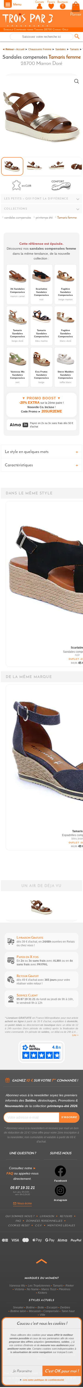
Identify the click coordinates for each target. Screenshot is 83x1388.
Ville (42, 1314)
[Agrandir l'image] (76, 81)
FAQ (18, 1220)
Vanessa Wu (17, 1285)
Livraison (47, 1216)
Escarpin (52, 1307)
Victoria (19, 1289)
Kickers (42, 1292)
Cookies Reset (19, 1225)
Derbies (65, 1307)
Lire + (75, 1035)
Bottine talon (18, 1311)
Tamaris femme (64, 57)
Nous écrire (24, 1203)
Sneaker (18, 1307)
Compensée (51, 1311)
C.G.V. (38, 1225)
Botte (41, 1307)
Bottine (30, 1307)
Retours (66, 1216)
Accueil (20, 49)
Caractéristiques (19, 464)
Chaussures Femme (39, 49)
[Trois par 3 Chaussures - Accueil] (27, 26)
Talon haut (67, 1311)
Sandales (60, 49)
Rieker (69, 1285)
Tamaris (74, 49)
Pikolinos (64, 1289)
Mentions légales (61, 1225)
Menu (17, 4)
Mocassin (35, 1311)
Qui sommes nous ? (19, 1216)
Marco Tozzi (48, 1289)
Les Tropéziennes (39, 1285)
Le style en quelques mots (26, 451)
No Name (33, 1289)
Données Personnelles (44, 1220)
